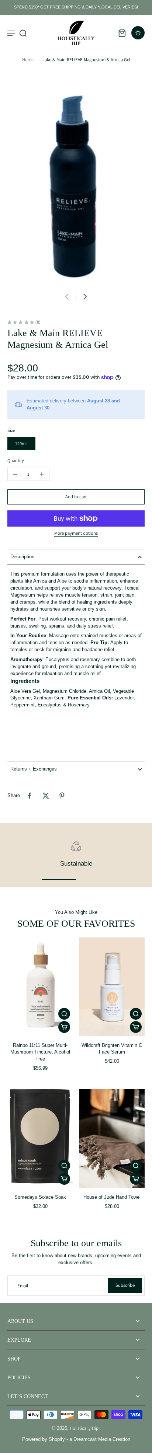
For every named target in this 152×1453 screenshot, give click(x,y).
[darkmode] (138, 32)
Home (28, 59)
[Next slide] (85, 296)
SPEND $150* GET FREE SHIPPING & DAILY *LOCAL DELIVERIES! (76, 7)
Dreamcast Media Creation (101, 1439)
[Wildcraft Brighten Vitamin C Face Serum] (112, 986)
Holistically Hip (85, 1428)
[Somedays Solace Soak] (40, 1138)
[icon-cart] (122, 32)
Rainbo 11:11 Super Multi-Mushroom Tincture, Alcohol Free (40, 1052)
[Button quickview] (64, 1014)
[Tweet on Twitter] (46, 795)
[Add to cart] (64, 1027)
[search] (23, 32)
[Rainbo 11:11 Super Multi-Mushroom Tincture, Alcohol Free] (40, 986)
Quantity (15, 460)
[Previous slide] (66, 296)
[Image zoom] (76, 184)
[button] (76, 496)
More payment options (76, 533)
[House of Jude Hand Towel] (112, 1138)
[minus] (15, 474)
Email (22, 1285)
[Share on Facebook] (29, 795)
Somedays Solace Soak (40, 1197)
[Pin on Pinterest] (62, 795)
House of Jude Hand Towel (112, 1197)
